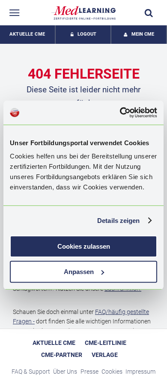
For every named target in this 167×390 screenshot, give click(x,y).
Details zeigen (118, 220)
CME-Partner (61, 354)
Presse (89, 371)
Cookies (111, 371)
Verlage (105, 354)
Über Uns (65, 371)
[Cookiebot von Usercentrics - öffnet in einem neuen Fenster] (120, 112)
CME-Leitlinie (105, 342)
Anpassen (79, 271)
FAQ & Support (31, 371)
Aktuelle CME (27, 34)
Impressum (140, 371)
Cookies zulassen (83, 246)
